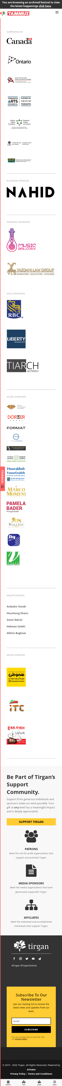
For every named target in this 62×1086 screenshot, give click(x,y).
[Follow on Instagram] (20, 958)
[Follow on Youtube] (33, 958)
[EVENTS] (8, 1082)
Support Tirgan (31, 822)
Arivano (31, 1069)
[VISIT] (23, 1082)
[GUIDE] (39, 1082)
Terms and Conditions (40, 1073)
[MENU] (54, 1082)
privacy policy (21, 1038)
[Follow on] (39, 958)
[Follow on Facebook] (14, 958)
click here (45, 6)
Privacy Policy (17, 1073)
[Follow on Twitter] (26, 958)
